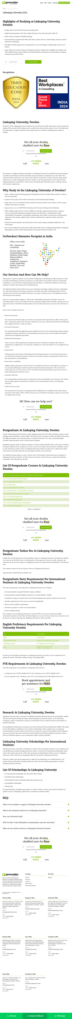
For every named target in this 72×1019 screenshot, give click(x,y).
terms (36, 153)
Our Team (27, 879)
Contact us (27, 881)
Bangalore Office (30, 898)
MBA (45, 2)
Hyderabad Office (53, 898)
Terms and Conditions (30, 885)
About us (27, 877)
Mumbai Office (6, 937)
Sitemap (50, 877)
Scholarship (55, 2)
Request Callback (33, 62)
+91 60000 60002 (35, 161)
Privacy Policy (28, 883)
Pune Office (28, 937)
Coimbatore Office (53, 937)
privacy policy (43, 153)
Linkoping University (13, 8)
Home (4, 8)
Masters (41, 2)
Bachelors (50, 2)
